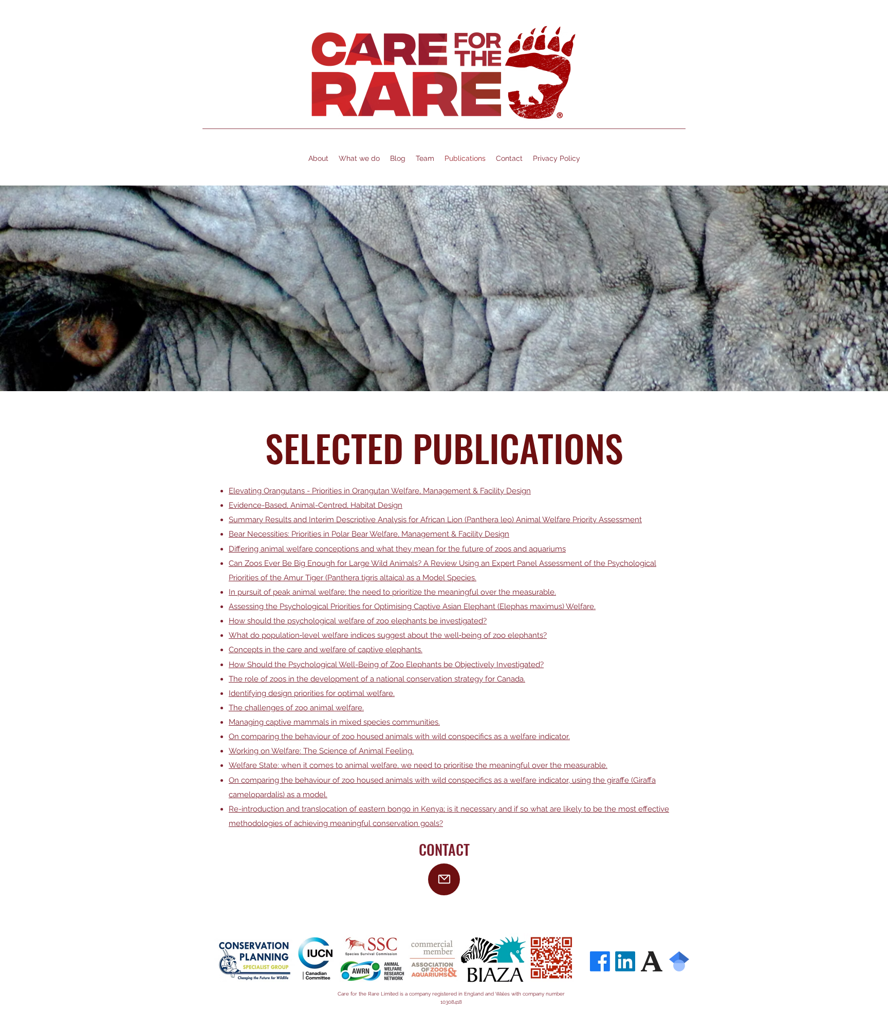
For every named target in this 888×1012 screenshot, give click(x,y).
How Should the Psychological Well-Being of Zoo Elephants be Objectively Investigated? (386, 664)
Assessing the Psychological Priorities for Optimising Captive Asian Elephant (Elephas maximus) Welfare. (412, 606)
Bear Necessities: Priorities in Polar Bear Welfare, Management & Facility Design (369, 534)
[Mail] (444, 879)
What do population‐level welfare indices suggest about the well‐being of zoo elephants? (388, 635)
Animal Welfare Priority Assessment (579, 519)
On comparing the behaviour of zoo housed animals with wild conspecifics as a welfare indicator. (399, 736)
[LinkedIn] (625, 961)
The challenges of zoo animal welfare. (296, 707)
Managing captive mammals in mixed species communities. (334, 722)
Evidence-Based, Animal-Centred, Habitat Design (315, 505)
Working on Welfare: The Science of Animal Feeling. (321, 751)
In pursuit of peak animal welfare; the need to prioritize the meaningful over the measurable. (392, 592)
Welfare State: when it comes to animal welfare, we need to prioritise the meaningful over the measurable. (418, 765)
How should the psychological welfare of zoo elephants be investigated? (358, 620)
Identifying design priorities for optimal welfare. (312, 693)
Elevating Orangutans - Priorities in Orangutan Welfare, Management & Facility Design (380, 490)
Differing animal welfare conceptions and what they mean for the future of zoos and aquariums (397, 549)
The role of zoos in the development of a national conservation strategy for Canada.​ (377, 679)
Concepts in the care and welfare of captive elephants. (325, 649)
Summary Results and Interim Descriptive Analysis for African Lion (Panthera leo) (372, 519)
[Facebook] (600, 961)
